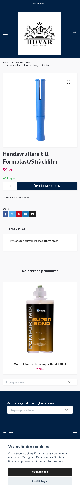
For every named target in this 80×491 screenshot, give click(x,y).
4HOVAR (8, 432)
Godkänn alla (40, 471)
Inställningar (40, 481)
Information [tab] (16, 229)
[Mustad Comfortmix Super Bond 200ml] (40, 320)
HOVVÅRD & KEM (21, 62)
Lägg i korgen (49, 186)
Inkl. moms (39, 3)
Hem (5, 62)
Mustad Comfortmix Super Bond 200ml (40, 364)
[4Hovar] (39, 33)
